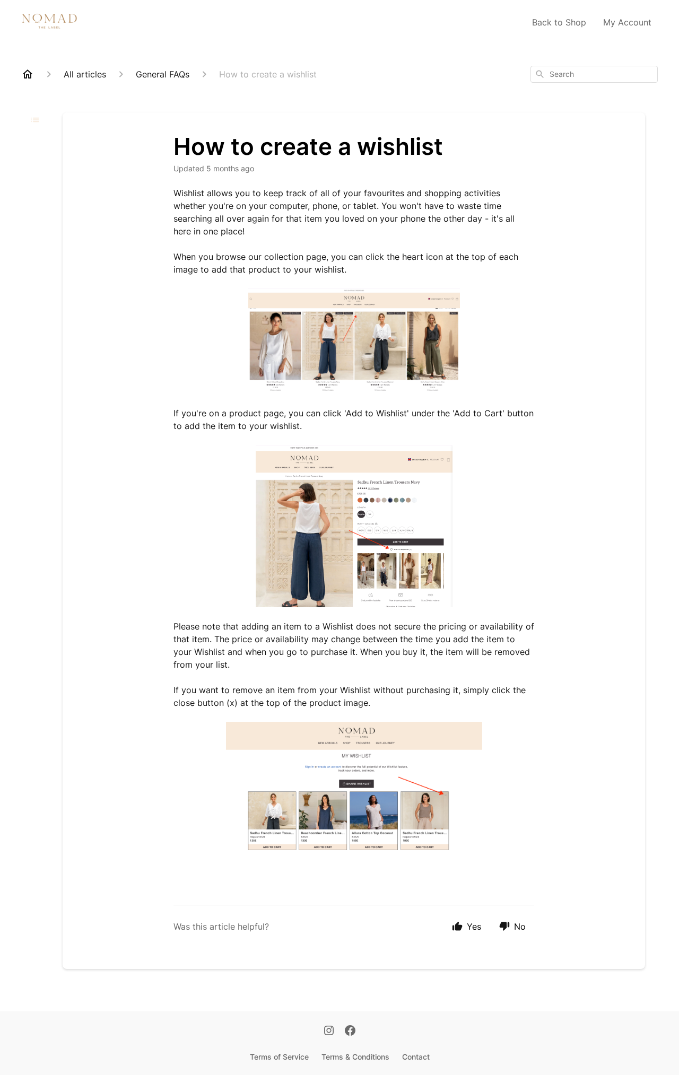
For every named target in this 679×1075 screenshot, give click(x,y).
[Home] (27, 74)
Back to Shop (559, 22)
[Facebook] (350, 1031)
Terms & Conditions (355, 1056)
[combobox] (594, 74)
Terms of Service (279, 1056)
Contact (416, 1056)
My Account (627, 22)
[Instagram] (329, 1031)
